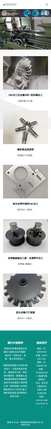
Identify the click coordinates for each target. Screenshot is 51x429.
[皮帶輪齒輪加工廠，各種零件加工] (25, 236)
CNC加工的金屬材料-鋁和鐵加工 (25, 95)
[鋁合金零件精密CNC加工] (25, 181)
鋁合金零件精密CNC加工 (25, 203)
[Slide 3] (28, 15)
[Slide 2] (25, 15)
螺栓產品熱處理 (25, 149)
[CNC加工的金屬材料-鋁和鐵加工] (25, 73)
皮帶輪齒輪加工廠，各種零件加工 (25, 258)
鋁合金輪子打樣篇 (25, 312)
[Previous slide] (4, 13)
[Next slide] (46, 13)
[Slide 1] (22, 15)
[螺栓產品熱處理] (25, 127)
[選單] (47, 4)
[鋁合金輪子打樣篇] (25, 290)
